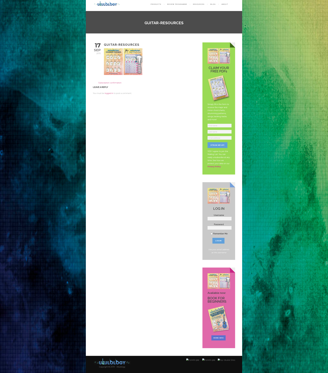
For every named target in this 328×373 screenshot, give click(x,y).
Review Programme (177, 4)
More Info (218, 338)
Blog (213, 4)
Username (219, 215)
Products (156, 4)
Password (219, 224)
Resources (198, 4)
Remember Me (220, 233)
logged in (109, 93)
